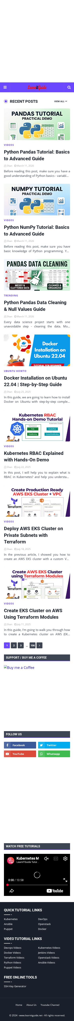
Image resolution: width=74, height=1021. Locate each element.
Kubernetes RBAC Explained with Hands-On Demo (34, 457)
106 (33, 645)
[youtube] (20, 753)
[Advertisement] (37, 41)
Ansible (8, 924)
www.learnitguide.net (30, 1015)
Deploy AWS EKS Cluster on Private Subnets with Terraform (33, 535)
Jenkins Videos (46, 952)
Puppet (8, 929)
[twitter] (54, 745)
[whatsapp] (54, 753)
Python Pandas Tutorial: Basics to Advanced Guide (37, 155)
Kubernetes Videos (49, 947)
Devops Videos (12, 947)
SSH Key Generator (15, 986)
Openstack (44, 924)
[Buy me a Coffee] (19, 667)
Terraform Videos (14, 957)
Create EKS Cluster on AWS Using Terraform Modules (33, 614)
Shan (9, 165)
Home (19, 1005)
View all (59, 101)
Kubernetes (11, 919)
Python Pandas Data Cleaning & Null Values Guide (35, 306)
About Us (31, 1005)
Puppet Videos (12, 967)
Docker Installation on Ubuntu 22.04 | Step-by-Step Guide (35, 381)
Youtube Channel (50, 1005)
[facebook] (20, 745)
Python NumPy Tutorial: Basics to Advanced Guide (36, 230)
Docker (42, 929)
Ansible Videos (46, 962)
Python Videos (12, 962)
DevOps (42, 919)
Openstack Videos (48, 957)
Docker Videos (12, 952)
